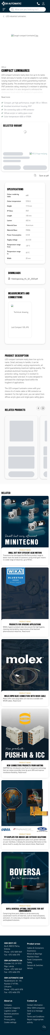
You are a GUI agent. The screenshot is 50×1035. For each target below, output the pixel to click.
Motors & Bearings (34, 954)
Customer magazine (12, 1008)
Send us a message (35, 1011)
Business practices (11, 1014)
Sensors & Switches (35, 965)
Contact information (35, 1005)
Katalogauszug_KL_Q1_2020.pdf (25, 279)
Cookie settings (10, 1022)
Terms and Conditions (35, 1016)
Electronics (31, 951)
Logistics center (10, 1011)
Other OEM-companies (36, 1008)
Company (8, 1005)
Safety (29, 962)
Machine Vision (33, 957)
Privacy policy (9, 1019)
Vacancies (8, 1016)
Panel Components (34, 959)
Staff (29, 1014)
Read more (5, 97)
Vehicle (30, 968)
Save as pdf (44, 175)
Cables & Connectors (35, 948)
